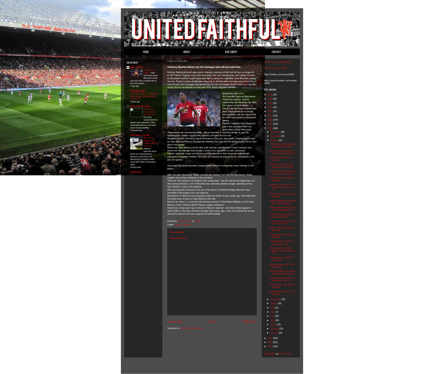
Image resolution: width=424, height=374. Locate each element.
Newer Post (175, 321)
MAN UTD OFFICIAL (140, 106)
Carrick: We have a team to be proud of (150, 112)
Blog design (269, 353)
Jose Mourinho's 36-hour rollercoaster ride (281, 242)
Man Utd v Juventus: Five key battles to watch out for (282, 187)
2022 (270, 111)
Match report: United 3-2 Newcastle (281, 258)
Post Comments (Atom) (192, 328)
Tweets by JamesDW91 (275, 68)
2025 (270, 99)
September (275, 299)
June (273, 312)
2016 (270, 342)
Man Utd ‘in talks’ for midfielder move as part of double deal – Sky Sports (144, 96)
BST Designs (285, 353)
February (274, 328)
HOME (146, 52)
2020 (270, 120)
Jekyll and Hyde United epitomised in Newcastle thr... (282, 250)
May (272, 316)
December (275, 132)
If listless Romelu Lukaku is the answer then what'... (282, 172)
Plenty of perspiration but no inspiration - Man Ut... (282, 279)
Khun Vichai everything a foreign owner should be (282, 152)
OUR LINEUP (231, 52)
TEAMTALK (136, 172)
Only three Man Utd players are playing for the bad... (282, 272)
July (272, 307)
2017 (270, 338)
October (274, 140)
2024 (270, 103)
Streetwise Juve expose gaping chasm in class (281, 165)
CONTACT (276, 52)
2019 (270, 124)
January (274, 333)
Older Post (250, 321)
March (273, 324)
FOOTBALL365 (137, 91)
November (275, 136)
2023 (270, 107)
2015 (270, 346)
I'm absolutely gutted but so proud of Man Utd (282, 215)
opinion (187, 224)
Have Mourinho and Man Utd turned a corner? (283, 222)
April (272, 320)
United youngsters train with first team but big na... (282, 202)
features (179, 224)
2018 (270, 128)
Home (213, 321)
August (274, 303)
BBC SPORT (136, 67)
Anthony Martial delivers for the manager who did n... (282, 208)
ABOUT (186, 52)
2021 (270, 115)
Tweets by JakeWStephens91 (278, 62)
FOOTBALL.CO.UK (139, 135)
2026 (270, 94)
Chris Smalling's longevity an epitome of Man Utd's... (283, 145)
